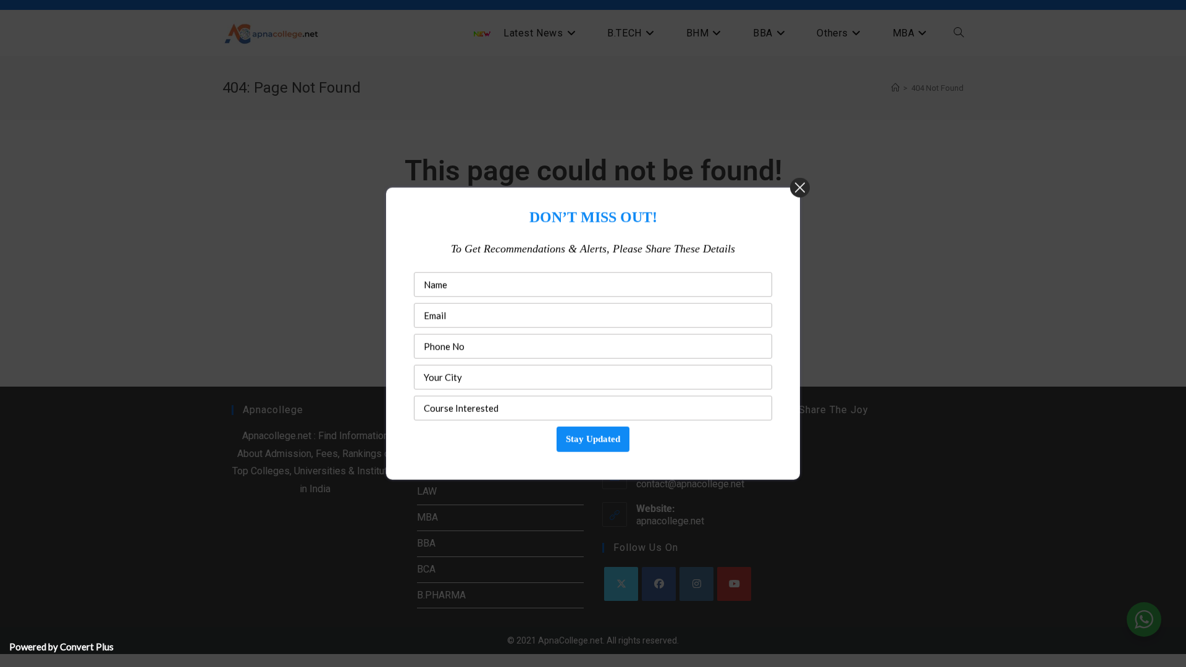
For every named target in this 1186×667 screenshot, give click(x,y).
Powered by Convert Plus (61, 646)
